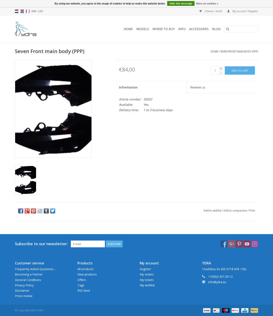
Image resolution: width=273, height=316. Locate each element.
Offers (81, 280)
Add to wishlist (212, 210)
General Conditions (28, 280)
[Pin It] (33, 210)
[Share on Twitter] (52, 210)
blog (216, 29)
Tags (80, 285)
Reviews (197, 87)
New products (87, 274)
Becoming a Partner (29, 274)
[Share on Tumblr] (46, 210)
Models (142, 29)
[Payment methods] (206, 310)
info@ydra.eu (217, 282)
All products (85, 269)
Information (128, 87)
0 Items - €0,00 (213, 11)
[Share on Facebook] (20, 210)
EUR (34, 11)
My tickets (147, 280)
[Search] (227, 29)
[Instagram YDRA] (254, 244)
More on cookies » (207, 3)
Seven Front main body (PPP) (239, 51)
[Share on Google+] (27, 210)
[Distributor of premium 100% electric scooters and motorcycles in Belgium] (31, 29)
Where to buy (163, 29)
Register (145, 269)
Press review (23, 296)
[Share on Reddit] (39, 210)
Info (182, 29)
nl (16, 11)
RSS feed (83, 290)
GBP (40, 11)
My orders (147, 274)
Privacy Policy (24, 285)
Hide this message (181, 3)
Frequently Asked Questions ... (35, 269)
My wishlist (147, 285)
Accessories (199, 29)
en (22, 11)
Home (128, 29)
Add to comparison (236, 210)
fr (27, 11)
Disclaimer (22, 290)
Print (252, 210)
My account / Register (245, 11)
